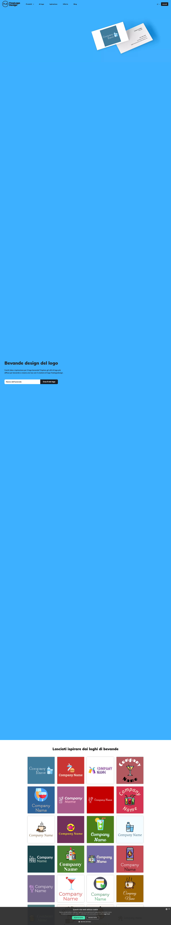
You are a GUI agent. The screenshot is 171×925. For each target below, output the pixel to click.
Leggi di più (106, 914)
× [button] (169, 909)
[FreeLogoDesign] (19, 4)
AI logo (41, 4)
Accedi (164, 4)
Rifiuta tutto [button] (92, 917)
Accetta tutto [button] (78, 917)
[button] (85, 922)
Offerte (65, 4)
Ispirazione (53, 4)
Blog (75, 4)
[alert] (85, 916)
